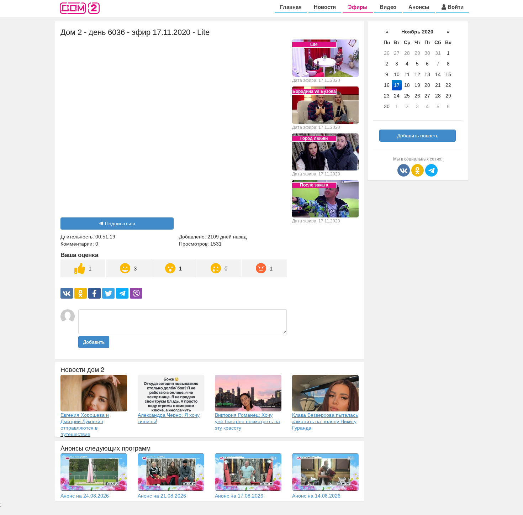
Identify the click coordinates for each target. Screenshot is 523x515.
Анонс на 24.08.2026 (84, 496)
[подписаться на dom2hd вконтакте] (404, 170)
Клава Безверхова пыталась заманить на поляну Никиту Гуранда (325, 421)
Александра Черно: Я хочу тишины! (169, 418)
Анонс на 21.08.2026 (162, 496)
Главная (291, 7)
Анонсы (418, 7)
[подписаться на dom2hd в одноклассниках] (418, 170)
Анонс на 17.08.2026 (239, 496)
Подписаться (120, 223)
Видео (388, 7)
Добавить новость (417, 135)
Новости (325, 7)
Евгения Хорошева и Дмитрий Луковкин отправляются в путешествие (84, 424)
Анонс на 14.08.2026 (316, 496)
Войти (455, 7)
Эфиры (358, 7)
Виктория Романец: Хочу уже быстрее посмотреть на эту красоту (247, 421)
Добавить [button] (94, 342)
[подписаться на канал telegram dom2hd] (431, 170)
